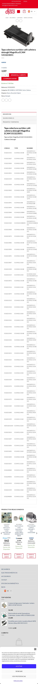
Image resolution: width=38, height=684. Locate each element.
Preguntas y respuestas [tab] (11, 122)
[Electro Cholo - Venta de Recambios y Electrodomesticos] (10, 11)
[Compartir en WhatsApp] (3, 100)
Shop (7, 17)
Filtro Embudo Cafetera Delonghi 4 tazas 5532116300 (31, 529)
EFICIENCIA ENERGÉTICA (10, 583)
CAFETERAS (19, 17)
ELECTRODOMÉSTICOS (9, 573)
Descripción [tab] (7, 114)
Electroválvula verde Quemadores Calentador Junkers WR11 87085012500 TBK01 (19, 530)
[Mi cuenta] (18, 11)
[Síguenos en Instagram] (19, 7)
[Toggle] (35, 569)
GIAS (8, 538)
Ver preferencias (19, 676)
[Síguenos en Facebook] (18, 7)
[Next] (36, 537)
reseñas (4, 67)
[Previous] (1, 537)
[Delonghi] (3, 62)
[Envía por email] (9, 100)
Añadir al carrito (18, 75)
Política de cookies (18, 680)
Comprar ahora (10, 78)
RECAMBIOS (13, 17)
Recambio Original (16, 93)
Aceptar (19, 666)
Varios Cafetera (28, 17)
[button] (35, 649)
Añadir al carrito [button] (7, 555)
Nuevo (9, 93)
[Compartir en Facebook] (6, 100)
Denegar (19, 671)
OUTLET (4, 580)
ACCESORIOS (6, 576)
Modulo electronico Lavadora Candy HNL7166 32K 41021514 (6, 530)
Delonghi (7, 96)
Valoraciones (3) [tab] (8, 118)
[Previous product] (20, 20)
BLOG (3, 587)
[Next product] (17, 20)
